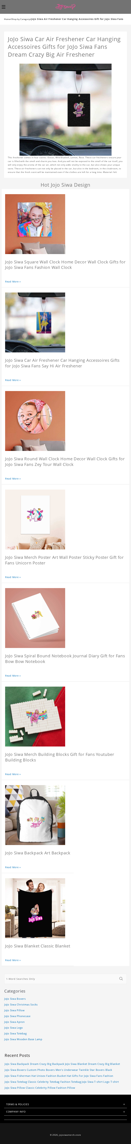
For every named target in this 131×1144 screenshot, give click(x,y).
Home (7, 19)
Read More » (13, 281)
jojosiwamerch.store (70, 1135)
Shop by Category (20, 19)
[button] (5, 6)
